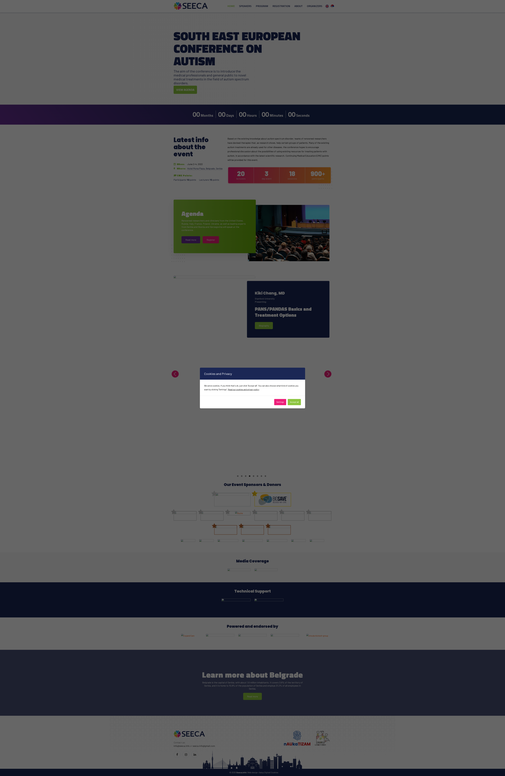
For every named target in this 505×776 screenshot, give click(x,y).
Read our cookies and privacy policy (243, 389)
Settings (280, 402)
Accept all (294, 402)
